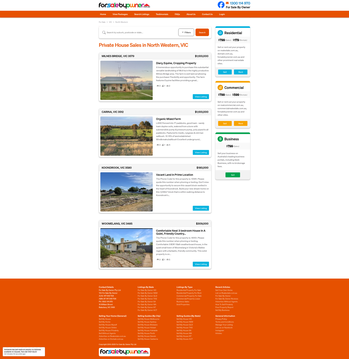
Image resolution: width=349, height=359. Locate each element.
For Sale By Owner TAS (147, 298)
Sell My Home (104, 321)
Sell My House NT (184, 336)
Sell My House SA (184, 330)
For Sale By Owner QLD (147, 295)
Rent (240, 71)
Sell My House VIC (184, 319)
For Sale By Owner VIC (147, 290)
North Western (121, 22)
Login (222, 14)
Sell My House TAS (184, 327)
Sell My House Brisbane (148, 324)
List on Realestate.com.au (226, 293)
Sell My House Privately (109, 330)
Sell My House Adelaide (148, 330)
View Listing (201, 96)
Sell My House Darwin (147, 336)
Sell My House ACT (185, 339)
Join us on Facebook (223, 327)
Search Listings (141, 14)
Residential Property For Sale (189, 290)
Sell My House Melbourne (148, 319)
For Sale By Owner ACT (147, 310)
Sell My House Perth (146, 333)
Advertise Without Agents (226, 301)
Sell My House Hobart (147, 327)
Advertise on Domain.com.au (111, 339)
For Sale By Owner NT (147, 307)
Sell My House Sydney (147, 321)
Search (202, 32)
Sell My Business (222, 310)
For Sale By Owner (223, 295)
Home (103, 14)
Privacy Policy (221, 319)
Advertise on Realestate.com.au (112, 336)
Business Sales (183, 301)
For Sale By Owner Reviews (226, 298)
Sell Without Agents (107, 333)
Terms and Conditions (224, 321)
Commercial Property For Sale (189, 295)
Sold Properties (183, 304)
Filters (188, 32)
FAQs (177, 14)
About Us (190, 14)
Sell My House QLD (185, 324)
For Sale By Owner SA (147, 301)
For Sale (102, 22)
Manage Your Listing (224, 324)
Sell (225, 71)
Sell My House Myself (108, 324)
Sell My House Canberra (148, 339)
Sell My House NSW (185, 321)
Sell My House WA (184, 333)
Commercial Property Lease (188, 298)
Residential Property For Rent (189, 293)
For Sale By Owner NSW (148, 293)
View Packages (120, 14)
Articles (218, 333)
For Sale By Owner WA (147, 304)
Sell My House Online (108, 327)
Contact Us (207, 14)
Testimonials (162, 14)
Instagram (219, 330)
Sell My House (105, 319)
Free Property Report (224, 307)
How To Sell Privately (224, 304)
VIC (110, 22)
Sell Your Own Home (224, 290)
